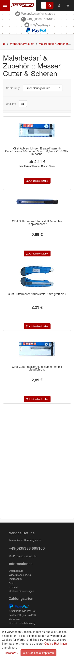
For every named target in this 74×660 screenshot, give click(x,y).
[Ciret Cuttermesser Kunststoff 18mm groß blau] (37, 276)
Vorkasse (14, 619)
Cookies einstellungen (21, 591)
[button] (43, 88)
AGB (11, 583)
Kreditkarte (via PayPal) (22, 611)
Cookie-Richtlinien (55, 643)
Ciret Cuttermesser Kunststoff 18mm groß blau (37, 294)
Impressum (15, 579)
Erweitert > (11, 653)
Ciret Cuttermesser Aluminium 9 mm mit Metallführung (37, 368)
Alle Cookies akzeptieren (38, 653)
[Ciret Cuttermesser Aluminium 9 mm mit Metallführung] (37, 349)
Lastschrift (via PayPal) (22, 615)
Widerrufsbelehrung (20, 575)
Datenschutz (16, 570)
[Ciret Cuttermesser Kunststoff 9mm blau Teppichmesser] (37, 203)
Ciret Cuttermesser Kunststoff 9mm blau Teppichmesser (37, 222)
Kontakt (13, 587)
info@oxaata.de (40, 24)
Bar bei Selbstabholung (22, 623)
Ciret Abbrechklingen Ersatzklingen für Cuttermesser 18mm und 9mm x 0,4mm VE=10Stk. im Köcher (37, 151)
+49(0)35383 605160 (40, 19)
